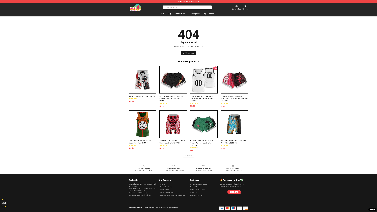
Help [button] (373, 209)
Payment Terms (195, 187)
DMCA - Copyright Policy (167, 192)
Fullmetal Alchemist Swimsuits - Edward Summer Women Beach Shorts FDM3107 (234, 98)
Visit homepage (188, 53)
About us (162, 184)
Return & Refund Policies (197, 189)
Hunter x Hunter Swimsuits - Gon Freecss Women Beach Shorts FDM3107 (201, 143)
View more (188, 155)
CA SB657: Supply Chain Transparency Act (172, 195)
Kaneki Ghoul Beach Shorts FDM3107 (142, 96)
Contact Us (193, 192)
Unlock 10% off (4, 203)
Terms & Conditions (166, 187)
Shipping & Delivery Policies (198, 184)
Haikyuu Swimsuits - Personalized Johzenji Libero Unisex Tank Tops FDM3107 (202, 98)
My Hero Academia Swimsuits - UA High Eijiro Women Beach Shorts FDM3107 (171, 98)
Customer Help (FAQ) (196, 195)
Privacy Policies (164, 189)
